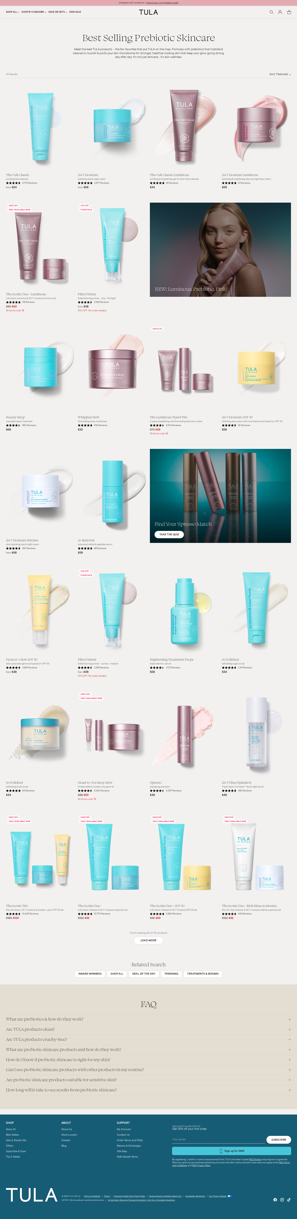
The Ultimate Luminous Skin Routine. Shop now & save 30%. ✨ (148, 2)
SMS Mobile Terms (127, 1157)
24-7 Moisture (88, 175)
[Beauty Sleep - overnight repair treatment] (40, 369)
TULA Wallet (13, 1157)
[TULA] (148, 12)
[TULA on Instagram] (282, 1200)
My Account (124, 1129)
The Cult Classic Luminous (169, 175)
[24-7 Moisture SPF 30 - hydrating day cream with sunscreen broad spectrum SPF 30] (256, 369)
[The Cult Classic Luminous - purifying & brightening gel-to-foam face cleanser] (184, 127)
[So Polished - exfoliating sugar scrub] (256, 611)
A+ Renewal (86, 540)
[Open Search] (271, 12)
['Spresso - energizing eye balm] (184, 734)
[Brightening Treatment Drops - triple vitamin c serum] (184, 611)
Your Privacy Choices (218, 1196)
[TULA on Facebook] (275, 1200)
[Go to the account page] (280, 12)
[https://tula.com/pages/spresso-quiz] (220, 496)
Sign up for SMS (234, 1151)
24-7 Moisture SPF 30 (237, 417)
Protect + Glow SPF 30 (21, 659)
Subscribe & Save (16, 1151)
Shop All (10, 1129)
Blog (64, 1146)
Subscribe (278, 1140)
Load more (149, 941)
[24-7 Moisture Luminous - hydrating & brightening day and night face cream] (256, 127)
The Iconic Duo (89, 905)
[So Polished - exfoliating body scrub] (40, 734)
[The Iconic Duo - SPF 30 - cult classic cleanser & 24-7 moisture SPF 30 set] (184, 857)
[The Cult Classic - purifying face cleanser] (40, 127)
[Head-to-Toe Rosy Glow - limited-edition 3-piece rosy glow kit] (112, 734)
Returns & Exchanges (129, 1146)
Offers (9, 1146)
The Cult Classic (17, 175)
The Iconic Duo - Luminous (26, 294)
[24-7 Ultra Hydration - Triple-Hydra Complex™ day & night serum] (256, 734)
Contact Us (123, 1135)
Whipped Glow (88, 417)
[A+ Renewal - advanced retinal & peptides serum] (112, 492)
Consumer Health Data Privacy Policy (130, 1196)
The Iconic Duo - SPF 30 (167, 905)
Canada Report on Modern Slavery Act (165, 1196)
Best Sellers (12, 1135)
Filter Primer (87, 294)
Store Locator (69, 1135)
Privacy (107, 1196)
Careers (65, 1140)
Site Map (122, 1151)
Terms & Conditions (92, 1196)
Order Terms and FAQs (130, 1140)
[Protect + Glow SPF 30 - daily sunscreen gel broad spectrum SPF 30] (40, 611)
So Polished (230, 659)
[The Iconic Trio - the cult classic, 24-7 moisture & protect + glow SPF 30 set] (40, 857)
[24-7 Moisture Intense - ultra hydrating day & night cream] (40, 492)
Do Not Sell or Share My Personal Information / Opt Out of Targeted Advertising (141, 1200)
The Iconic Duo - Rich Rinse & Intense (249, 905)
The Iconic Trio (17, 905)
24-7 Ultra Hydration (236, 782)
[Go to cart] (289, 12)
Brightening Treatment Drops (172, 659)
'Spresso (156, 782)
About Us (66, 1129)
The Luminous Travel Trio (169, 417)
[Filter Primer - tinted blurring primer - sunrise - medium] (112, 611)
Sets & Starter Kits (16, 1140)
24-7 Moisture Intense (22, 540)
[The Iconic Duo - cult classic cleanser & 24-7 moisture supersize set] (112, 857)
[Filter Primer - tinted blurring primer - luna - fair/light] (112, 246)
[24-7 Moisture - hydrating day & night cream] (112, 127)
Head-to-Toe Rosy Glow (95, 782)
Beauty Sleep (15, 417)
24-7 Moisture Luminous (240, 175)
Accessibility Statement (195, 1196)
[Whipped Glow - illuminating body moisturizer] (112, 369)
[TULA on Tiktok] (289, 1200)
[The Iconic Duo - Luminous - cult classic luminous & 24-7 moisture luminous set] (40, 246)
